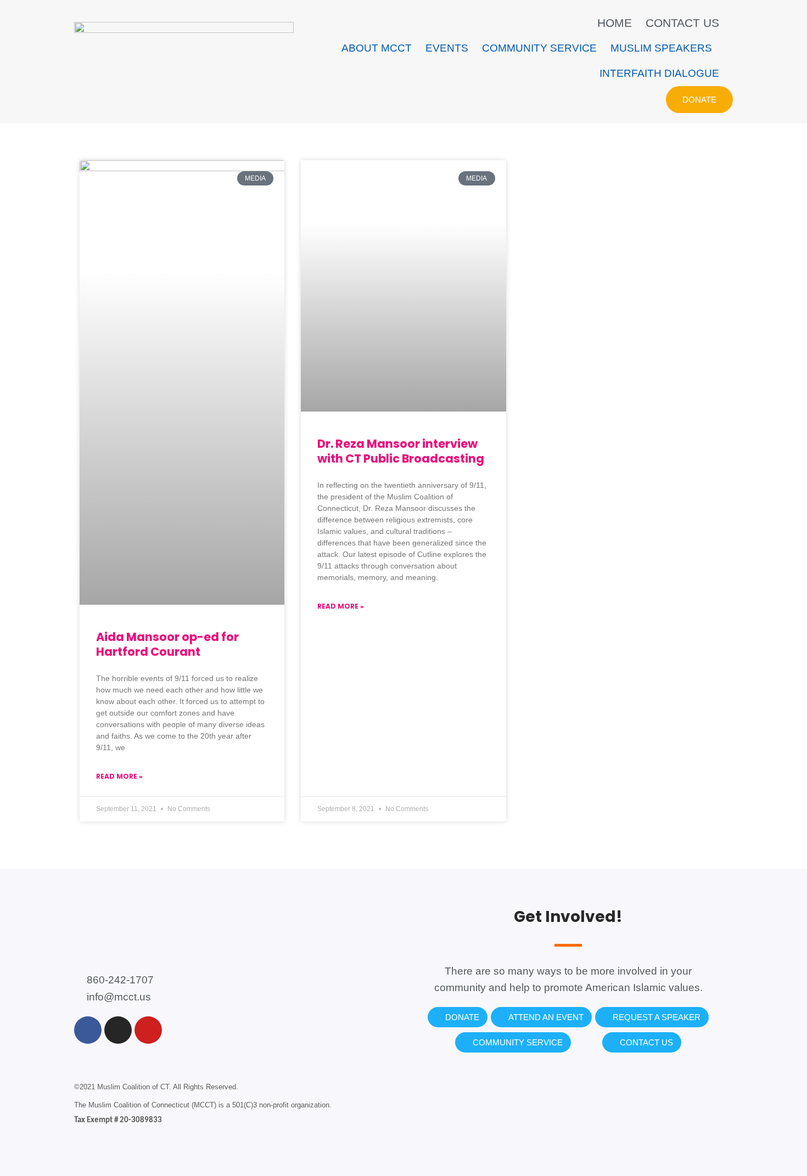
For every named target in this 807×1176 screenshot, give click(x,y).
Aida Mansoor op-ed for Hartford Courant (167, 644)
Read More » (119, 776)
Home (614, 22)
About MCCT (376, 48)
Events (446, 48)
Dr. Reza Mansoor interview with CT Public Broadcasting (400, 451)
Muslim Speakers (661, 48)
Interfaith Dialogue (659, 73)
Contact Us (682, 22)
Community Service (539, 48)
